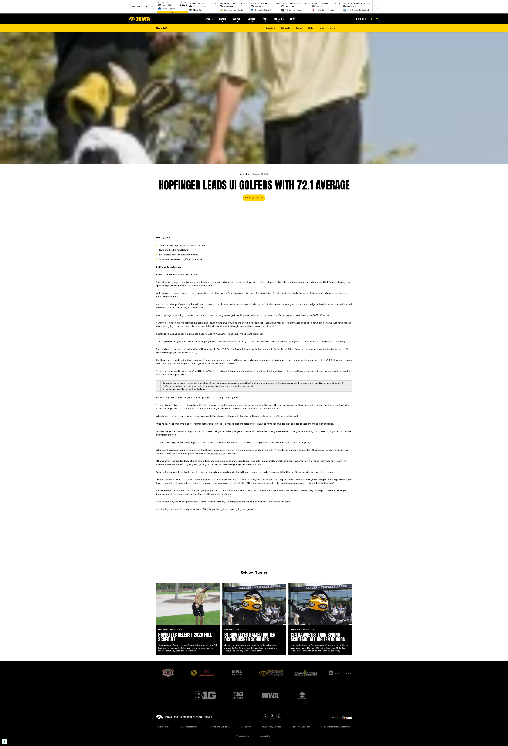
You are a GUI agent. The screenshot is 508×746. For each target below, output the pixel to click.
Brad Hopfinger (199, 389)
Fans (265, 18)
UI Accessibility (243, 736)
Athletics (279, 18)
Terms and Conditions (220, 727)
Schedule (285, 28)
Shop (292, 18)
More (332, 28)
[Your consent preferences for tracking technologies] (4, 741)
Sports (209, 18)
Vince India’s (217, 453)
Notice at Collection (301, 727)
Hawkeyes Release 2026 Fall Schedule (185, 637)
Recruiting (270, 28)
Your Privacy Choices (271, 727)
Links (172, 12)
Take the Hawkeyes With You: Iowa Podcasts (182, 245)
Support (237, 18)
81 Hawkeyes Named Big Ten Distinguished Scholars (250, 637)
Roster (299, 28)
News (321, 28)
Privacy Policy (163, 727)
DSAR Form (246, 727)
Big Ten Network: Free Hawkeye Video (178, 254)
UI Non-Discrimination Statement (336, 727)
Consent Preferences (189, 727)
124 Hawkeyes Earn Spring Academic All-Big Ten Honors (318, 637)
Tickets (222, 18)
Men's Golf (245, 174)
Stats (310, 28)
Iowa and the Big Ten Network (174, 249)
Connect (252, 18)
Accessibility (266, 736)
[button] (153, 7)
